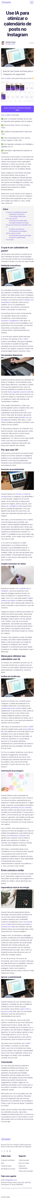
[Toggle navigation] (32, 2)
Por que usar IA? (12, 218)
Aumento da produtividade (19, 220)
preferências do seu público (11, 708)
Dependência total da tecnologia (21, 235)
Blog (2, 1163)
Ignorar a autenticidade (18, 237)
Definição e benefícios (17, 214)
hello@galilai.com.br (11, 1180)
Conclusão (10, 239)
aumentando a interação (17, 835)
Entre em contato (24, 1163)
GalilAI (8, 78)
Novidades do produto (8, 1169)
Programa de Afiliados (8, 1160)
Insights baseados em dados (20, 223)
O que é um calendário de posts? (17, 212)
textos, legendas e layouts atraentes (20, 392)
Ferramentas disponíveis (18, 216)
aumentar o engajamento (10, 321)
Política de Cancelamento (23, 1167)
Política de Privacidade (26, 1171)
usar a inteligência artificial (14, 506)
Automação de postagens (19, 231)
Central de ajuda (6, 1166)
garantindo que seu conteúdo (21, 807)
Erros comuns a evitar (13, 233)
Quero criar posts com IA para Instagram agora (17, 109)
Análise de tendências (17, 229)
